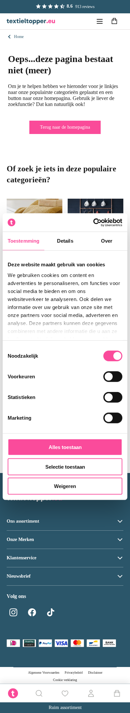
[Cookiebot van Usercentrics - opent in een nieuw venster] (93, 222)
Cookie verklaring (65, 680)
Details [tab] (65, 241)
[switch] (112, 376)
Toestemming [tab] (23, 241)
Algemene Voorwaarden (43, 672)
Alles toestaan (65, 447)
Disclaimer (95, 672)
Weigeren (65, 486)
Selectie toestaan (65, 466)
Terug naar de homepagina (65, 127)
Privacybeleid (74, 672)
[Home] (31, 21)
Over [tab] (106, 241)
